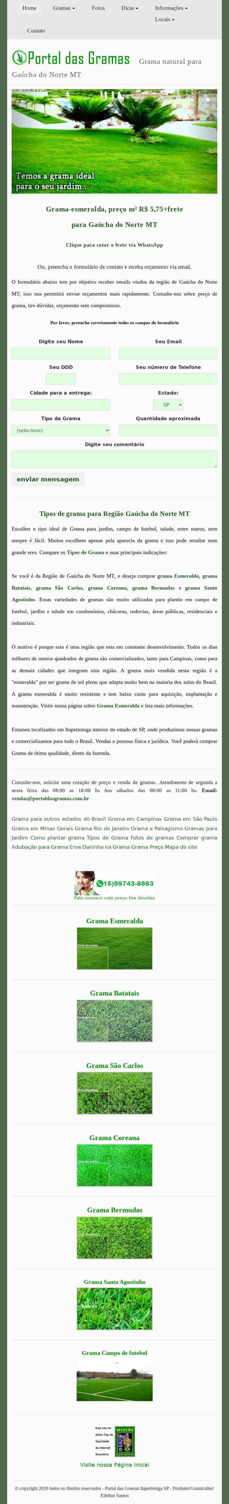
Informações (169, 8)
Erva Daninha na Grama (99, 847)
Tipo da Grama (61, 418)
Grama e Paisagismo (157, 828)
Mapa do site (181, 847)
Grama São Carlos (114, 1065)
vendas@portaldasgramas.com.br (50, 798)
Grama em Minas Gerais (42, 828)
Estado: (168, 393)
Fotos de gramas (152, 838)
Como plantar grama (57, 838)
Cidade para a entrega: (61, 393)
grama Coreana (107, 588)
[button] (27, 141)
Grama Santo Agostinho (115, 1282)
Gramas (61, 8)
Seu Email (168, 341)
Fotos (98, 8)
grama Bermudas (153, 588)
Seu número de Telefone (168, 367)
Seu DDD (61, 367)
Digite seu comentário (114, 444)
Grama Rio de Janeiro (102, 828)
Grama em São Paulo (190, 819)
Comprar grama (197, 838)
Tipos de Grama (85, 552)
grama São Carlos (59, 588)
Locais (162, 19)
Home (32, 7)
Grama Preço (147, 847)
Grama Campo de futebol (114, 1353)
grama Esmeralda (178, 576)
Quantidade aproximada (168, 418)
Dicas (127, 8)
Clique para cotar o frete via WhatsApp (114, 245)
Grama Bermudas (114, 1210)
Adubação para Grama (40, 847)
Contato (36, 30)
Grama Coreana (114, 1138)
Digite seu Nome (61, 341)
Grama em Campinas (135, 819)
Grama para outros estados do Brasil (59, 819)
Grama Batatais (114, 993)
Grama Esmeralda (114, 921)
